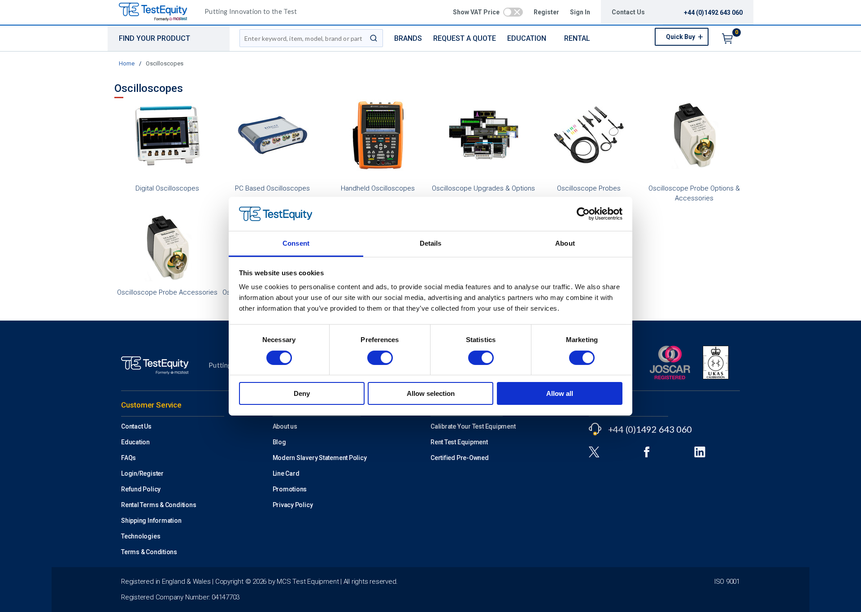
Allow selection (431, 393)
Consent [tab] (296, 243)
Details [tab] (431, 243)
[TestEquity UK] (158, 12)
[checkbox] (513, 12)
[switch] (380, 358)
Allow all (559, 393)
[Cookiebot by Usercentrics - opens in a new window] (583, 214)
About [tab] (565, 243)
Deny (302, 393)
